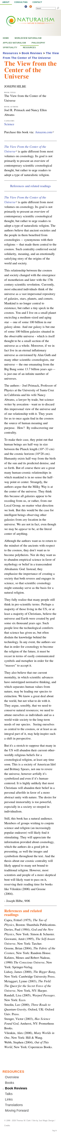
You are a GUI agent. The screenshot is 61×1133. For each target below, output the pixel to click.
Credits (7, 1126)
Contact (37, 2)
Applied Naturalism (14, 43)
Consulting (21, 2)
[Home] (24, 23)
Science (9, 124)
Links (9, 1099)
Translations (14, 1105)
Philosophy (38, 43)
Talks (9, 1094)
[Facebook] (26, 7)
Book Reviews (32, 53)
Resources (29, 47)
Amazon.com (44, 132)
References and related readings (30, 186)
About (6, 2)
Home (6, 38)
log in (54, 1131)
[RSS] (30, 7)
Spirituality (10, 47)
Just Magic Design (46, 1121)
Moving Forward (17, 1110)
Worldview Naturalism (28, 38)
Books (9, 1083)
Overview (12, 1077)
